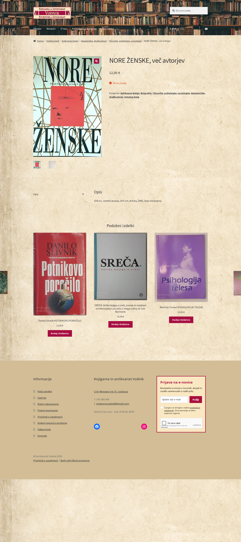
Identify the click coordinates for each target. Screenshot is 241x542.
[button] (96, 61)
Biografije (146, 93)
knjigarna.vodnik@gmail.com (112, 403)
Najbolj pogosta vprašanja (52, 423)
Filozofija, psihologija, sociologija (125, 40)
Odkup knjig (44, 429)
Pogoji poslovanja (48, 410)
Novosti (51, 28)
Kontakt (77, 28)
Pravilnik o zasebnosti (50, 416)
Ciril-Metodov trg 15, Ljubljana (111, 391)
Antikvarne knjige (70, 40)
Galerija (42, 397)
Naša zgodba (45, 391)
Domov (37, 28)
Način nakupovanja (48, 404)
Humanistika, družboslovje (94, 40)
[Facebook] (97, 427)
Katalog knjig (53, 40)
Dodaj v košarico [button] (60, 333)
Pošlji (196, 399)
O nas (64, 28)
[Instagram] (144, 427)
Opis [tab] (35, 194)
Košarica (92, 28)
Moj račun (107, 28)
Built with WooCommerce (75, 460)
